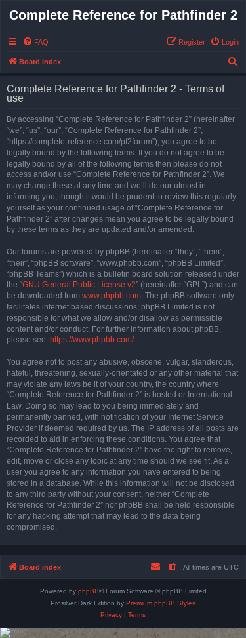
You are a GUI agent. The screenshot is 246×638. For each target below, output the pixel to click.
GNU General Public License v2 (79, 284)
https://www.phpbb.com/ (92, 339)
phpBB (88, 591)
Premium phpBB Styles (160, 603)
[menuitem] (35, 42)
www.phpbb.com (111, 295)
